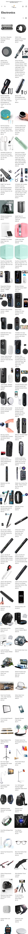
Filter (4, 18)
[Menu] (1, 6)
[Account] (23, 6)
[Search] (5, 6)
